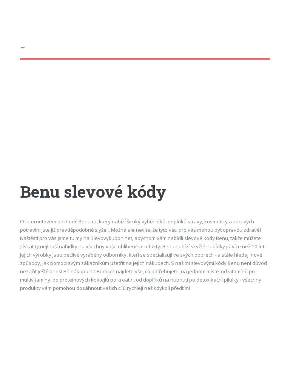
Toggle (13, 14)
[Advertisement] (145, 128)
